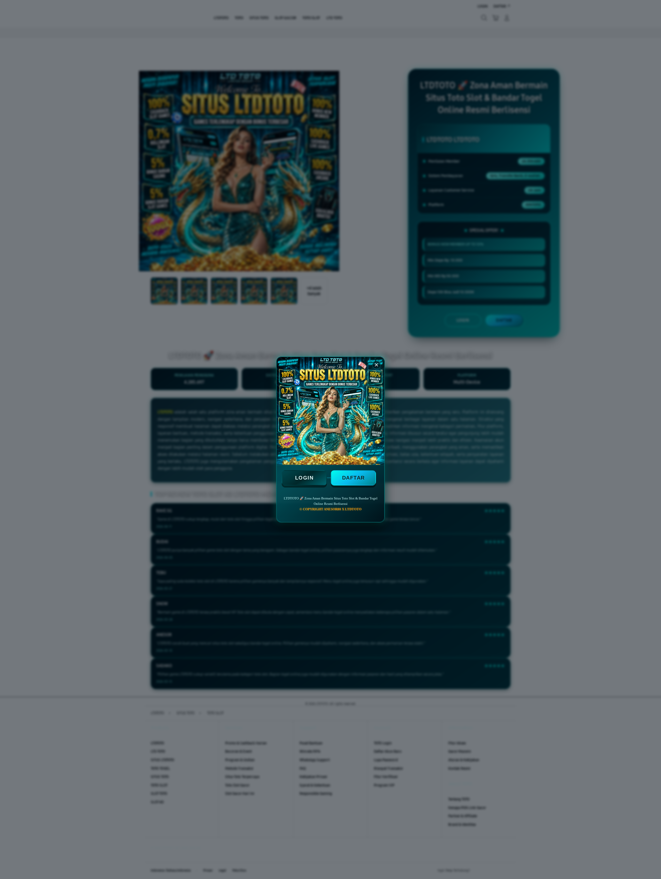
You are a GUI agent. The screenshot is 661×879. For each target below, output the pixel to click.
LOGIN (304, 478)
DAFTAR (353, 478)
